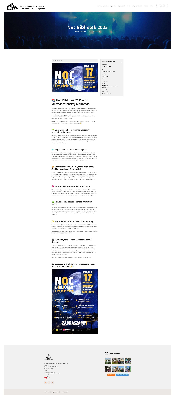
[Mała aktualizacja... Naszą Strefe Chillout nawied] (115, 361)
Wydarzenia (83, 31)
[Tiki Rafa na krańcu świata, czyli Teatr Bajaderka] (108, 361)
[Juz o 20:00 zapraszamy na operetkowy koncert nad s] (115, 369)
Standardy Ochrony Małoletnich (51, 374)
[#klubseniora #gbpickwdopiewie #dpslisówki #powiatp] (128, 361)
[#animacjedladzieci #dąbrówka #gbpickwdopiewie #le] (121, 369)
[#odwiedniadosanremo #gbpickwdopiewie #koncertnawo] (108, 369)
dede (68, 392)
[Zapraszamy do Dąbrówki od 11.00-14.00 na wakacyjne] (128, 369)
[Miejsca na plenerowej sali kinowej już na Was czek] (121, 361)
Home (77, 31)
